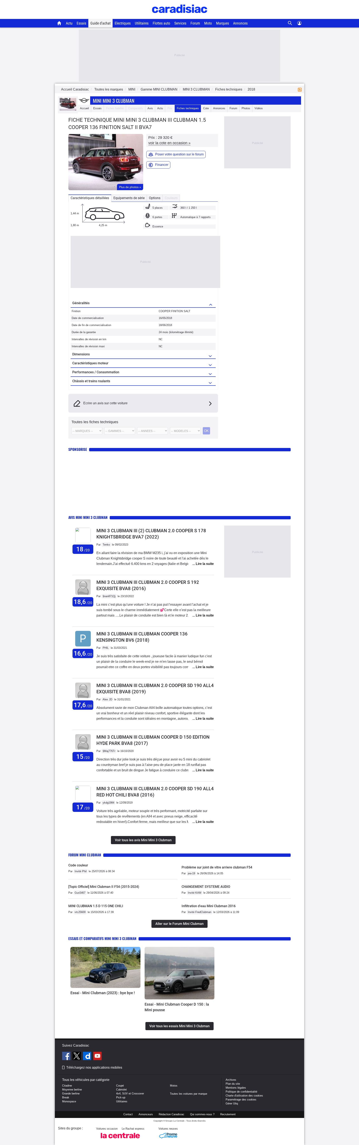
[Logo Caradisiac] (179, 16)
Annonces (240, 23)
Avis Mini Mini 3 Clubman (88, 517)
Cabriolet (121, 1089)
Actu (69, 23)
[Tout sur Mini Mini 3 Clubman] (68, 109)
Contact (128, 1114)
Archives (231, 1079)
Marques (222, 23)
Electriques (123, 23)
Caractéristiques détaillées (90, 198)
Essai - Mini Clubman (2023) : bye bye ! (102, 993)
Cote (206, 108)
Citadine (67, 1085)
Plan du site (233, 1083)
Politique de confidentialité (241, 1091)
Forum (195, 23)
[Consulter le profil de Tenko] (83, 542)
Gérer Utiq (232, 1103)
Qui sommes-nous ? (202, 1114)
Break (65, 1097)
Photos (246, 108)
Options (154, 198)
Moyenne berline (72, 1089)
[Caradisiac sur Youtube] (97, 1056)
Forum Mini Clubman (84, 854)
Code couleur (78, 865)
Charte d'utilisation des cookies (244, 1095)
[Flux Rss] (300, 89)
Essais (81, 23)
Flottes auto (161, 23)
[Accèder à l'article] (105, 967)
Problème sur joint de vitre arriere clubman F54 (217, 867)
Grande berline (71, 1093)
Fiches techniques (188, 108)
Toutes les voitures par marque (188, 1093)
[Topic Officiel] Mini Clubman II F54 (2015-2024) (103, 887)
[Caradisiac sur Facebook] (66, 1056)
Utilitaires (142, 23)
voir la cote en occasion (169, 143)
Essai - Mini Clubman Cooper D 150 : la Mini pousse (177, 1007)
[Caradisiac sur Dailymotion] (87, 1056)
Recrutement (228, 1114)
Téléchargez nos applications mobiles (94, 1067)
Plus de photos (130, 187)
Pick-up (120, 1097)
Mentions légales (236, 1087)
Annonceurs (146, 1114)
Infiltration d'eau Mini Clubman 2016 (209, 906)
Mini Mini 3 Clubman (113, 100)
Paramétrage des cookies (241, 1099)
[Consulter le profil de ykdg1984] (83, 800)
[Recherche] (290, 23)
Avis (150, 108)
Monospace (69, 1101)
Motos (173, 1085)
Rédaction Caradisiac (171, 1114)
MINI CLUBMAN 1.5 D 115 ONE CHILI (95, 906)
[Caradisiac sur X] (77, 1056)
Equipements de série (129, 198)
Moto (208, 23)
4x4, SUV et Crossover (130, 1093)
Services (180, 23)
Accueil (84, 108)
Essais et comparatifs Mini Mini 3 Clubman (102, 938)
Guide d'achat (100, 23)
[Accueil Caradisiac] (59, 23)
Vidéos (258, 108)
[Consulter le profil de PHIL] (83, 646)
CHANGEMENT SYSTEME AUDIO (206, 887)
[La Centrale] (120, 1139)
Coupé (120, 1085)
